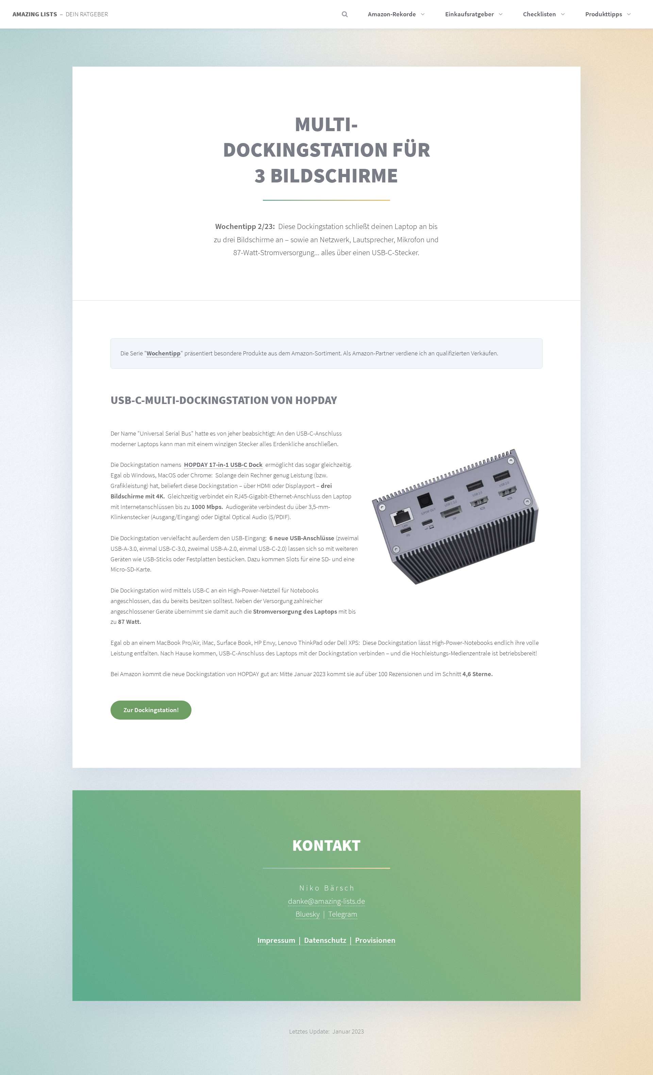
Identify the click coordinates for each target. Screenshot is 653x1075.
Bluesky (308, 914)
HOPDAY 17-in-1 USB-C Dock (223, 465)
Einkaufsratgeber (469, 14)
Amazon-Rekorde (392, 14)
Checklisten (539, 14)
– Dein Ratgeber (60, 14)
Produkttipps (603, 14)
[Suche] (342, 14)
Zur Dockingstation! (151, 710)
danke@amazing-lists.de (326, 901)
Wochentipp (164, 353)
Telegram (342, 914)
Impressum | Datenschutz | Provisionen (326, 940)
